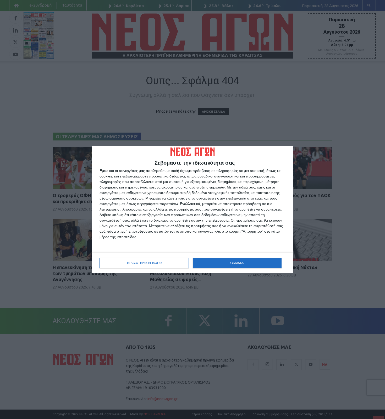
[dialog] (192, 209)
